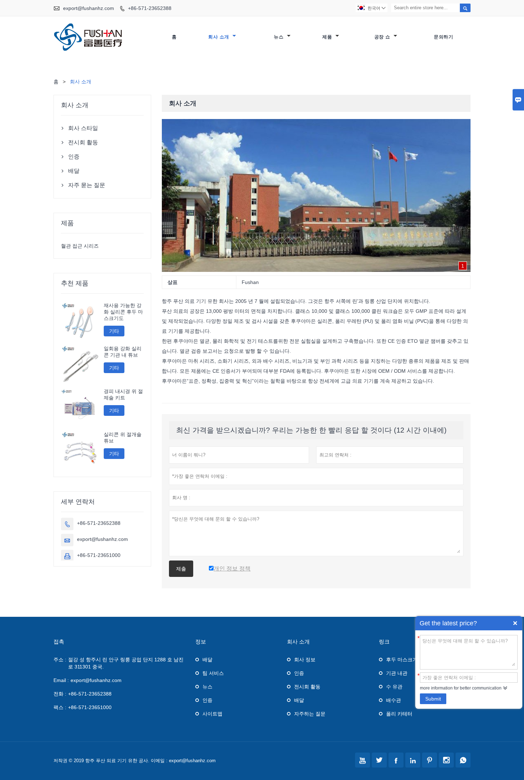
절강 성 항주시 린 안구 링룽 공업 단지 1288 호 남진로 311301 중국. (126, 663)
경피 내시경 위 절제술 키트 (123, 394)
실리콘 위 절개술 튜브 (123, 438)
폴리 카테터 (399, 714)
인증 (73, 157)
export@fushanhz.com (88, 8)
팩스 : (59, 707)
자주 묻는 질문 (86, 185)
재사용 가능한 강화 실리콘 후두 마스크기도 (123, 312)
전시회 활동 (83, 142)
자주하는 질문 (309, 714)
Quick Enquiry (515, 623)
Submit (433, 699)
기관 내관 (396, 673)
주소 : (59, 659)
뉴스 (279, 37)
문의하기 (443, 37)
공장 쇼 (383, 37)
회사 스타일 (83, 128)
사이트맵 (212, 714)
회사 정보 (304, 659)
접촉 (58, 642)
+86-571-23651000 (98, 555)
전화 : (59, 694)
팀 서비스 (213, 673)
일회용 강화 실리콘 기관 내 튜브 (123, 352)
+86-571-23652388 (149, 8)
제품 (328, 37)
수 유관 (394, 686)
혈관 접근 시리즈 (80, 246)
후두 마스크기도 (404, 659)
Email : (61, 680)
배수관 (393, 700)
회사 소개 (219, 37)
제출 (181, 569)
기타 (114, 331)
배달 (73, 171)
